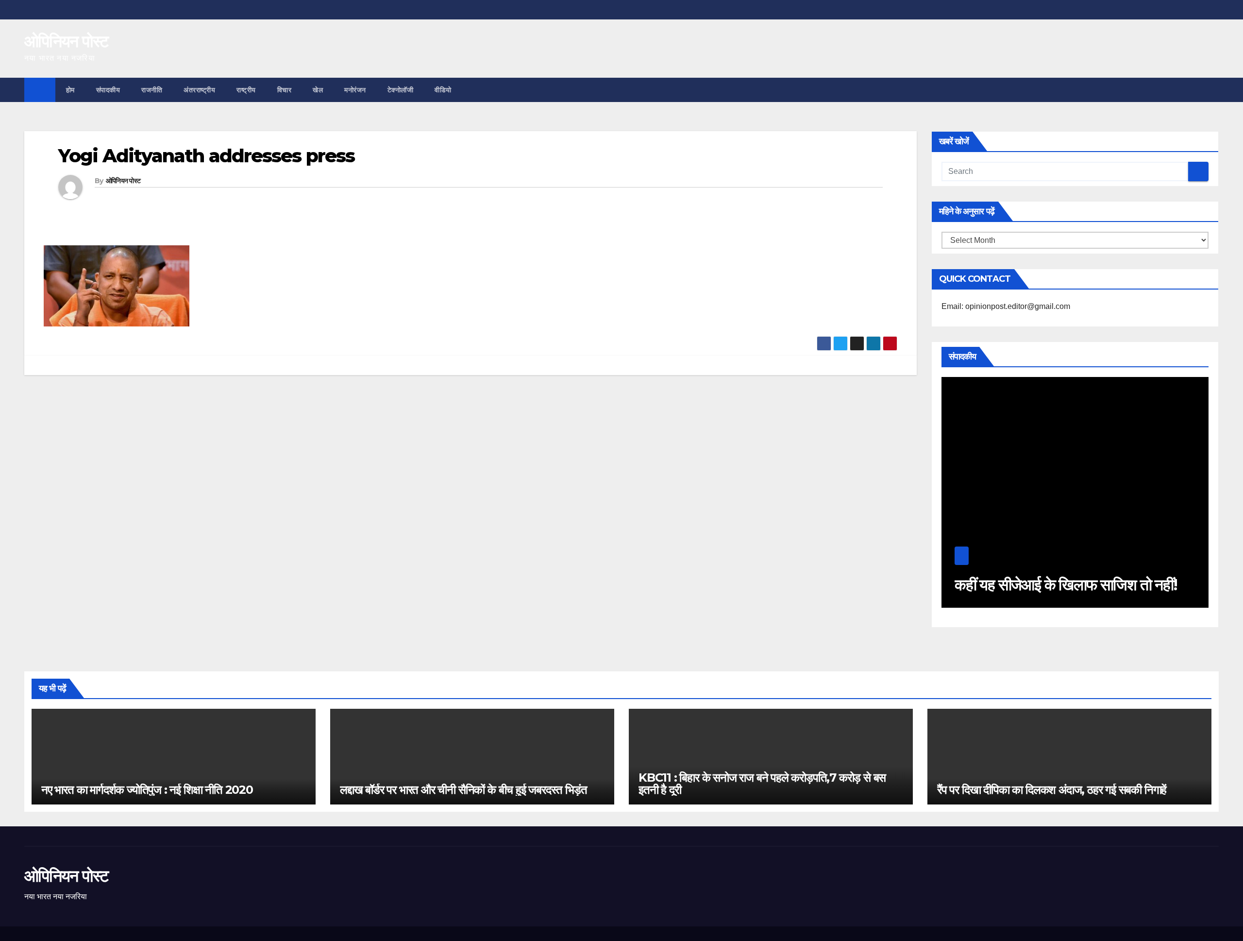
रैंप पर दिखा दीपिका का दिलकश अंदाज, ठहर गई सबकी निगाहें (1051, 790)
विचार (284, 90)
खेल (318, 90)
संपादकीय (108, 90)
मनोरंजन (355, 90)
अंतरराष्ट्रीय (199, 90)
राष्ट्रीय (246, 90)
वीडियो (443, 90)
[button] (1212, 90)
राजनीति (151, 90)
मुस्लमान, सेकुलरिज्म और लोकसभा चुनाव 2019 (1122, 584)
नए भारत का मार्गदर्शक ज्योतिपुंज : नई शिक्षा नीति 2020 (147, 790)
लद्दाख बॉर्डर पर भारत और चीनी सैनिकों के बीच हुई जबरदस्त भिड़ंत (463, 790)
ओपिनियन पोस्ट (66, 41)
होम (70, 90)
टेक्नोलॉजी (400, 90)
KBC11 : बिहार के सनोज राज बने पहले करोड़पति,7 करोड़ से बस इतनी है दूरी (762, 783)
